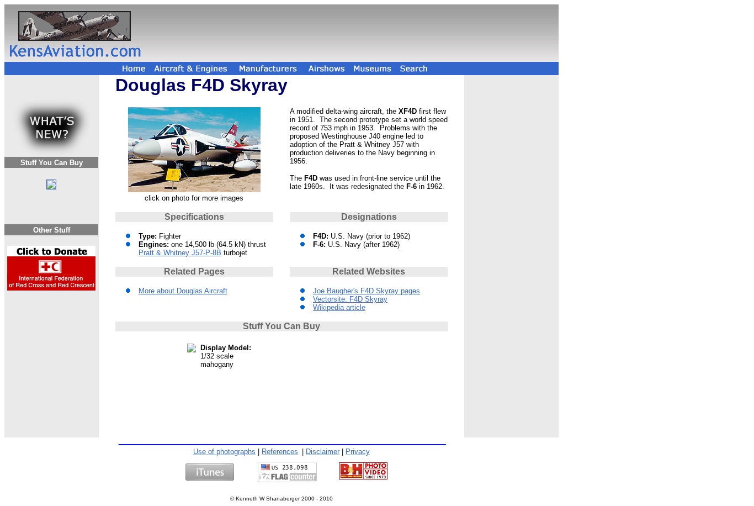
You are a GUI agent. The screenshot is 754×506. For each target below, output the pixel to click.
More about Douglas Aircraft (183, 291)
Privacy (358, 451)
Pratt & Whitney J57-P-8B (180, 253)
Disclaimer (322, 451)
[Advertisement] (352, 33)
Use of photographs (224, 451)
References (280, 451)
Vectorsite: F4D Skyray (350, 299)
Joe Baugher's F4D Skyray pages (366, 291)
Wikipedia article (339, 307)
